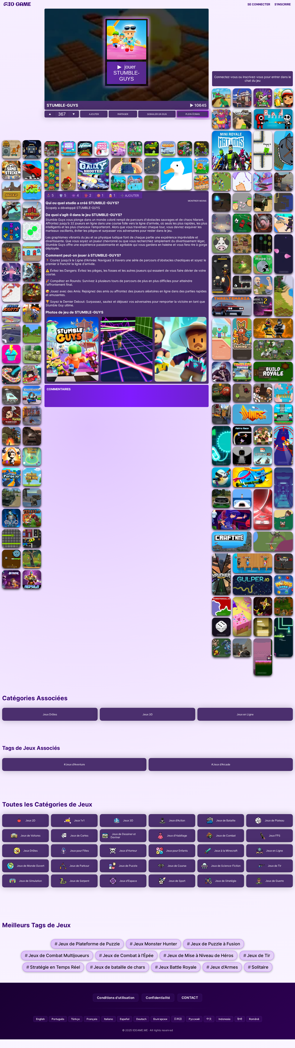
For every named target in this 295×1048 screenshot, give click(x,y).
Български (160, 1019)
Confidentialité (158, 998)
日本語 (178, 1018)
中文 (209, 1018)
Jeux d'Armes (222, 967)
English (40, 1019)
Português (58, 1019)
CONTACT (190, 998)
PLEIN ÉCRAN (193, 114)
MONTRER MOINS (197, 201)
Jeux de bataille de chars (117, 967)
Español (124, 1019)
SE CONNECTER (258, 4)
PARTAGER (122, 114)
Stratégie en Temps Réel (53, 967)
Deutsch (141, 1019)
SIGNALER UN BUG (157, 114)
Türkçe (75, 1019)
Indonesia (224, 1019)
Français (92, 1019)
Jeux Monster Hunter (153, 943)
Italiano (108, 1019)
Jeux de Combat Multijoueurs (57, 955)
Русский (194, 1019)
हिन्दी (239, 1019)
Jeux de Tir (256, 955)
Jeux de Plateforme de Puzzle (87, 943)
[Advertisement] (21, 73)
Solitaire (258, 967)
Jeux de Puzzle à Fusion (213, 943)
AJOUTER (94, 114)
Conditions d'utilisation (115, 998)
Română (254, 1019)
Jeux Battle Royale (176, 967)
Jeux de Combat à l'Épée (126, 955)
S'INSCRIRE (282, 4)
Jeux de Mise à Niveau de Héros (198, 955)
